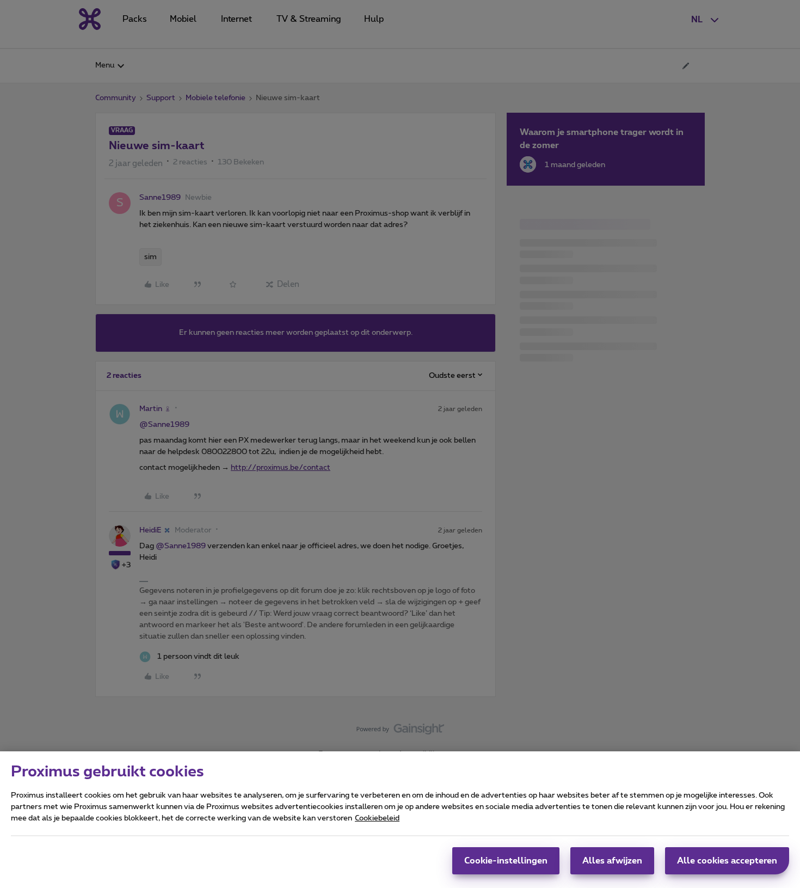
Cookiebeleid (377, 818)
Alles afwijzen (612, 860)
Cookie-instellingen (505, 860)
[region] (400, 819)
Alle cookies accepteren (727, 860)
